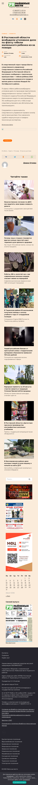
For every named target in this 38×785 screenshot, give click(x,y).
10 (6, 583)
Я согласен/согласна (19, 782)
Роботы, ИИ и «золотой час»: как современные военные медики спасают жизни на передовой (17, 276)
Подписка (5, 655)
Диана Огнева (29, 163)
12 (14, 583)
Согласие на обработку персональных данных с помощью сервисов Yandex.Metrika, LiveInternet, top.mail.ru (18, 711)
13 (18, 583)
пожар (17, 151)
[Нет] (36, 778)
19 (14, 585)
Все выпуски (10, 643)
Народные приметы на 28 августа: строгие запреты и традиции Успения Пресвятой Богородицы (18, 389)
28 (22, 587)
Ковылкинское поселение (11, 751)
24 (7, 587)
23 (29, 585)
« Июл (8, 596)
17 (6, 585)
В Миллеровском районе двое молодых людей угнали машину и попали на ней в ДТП (18, 463)
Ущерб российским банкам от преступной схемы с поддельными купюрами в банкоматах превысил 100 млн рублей (18, 352)
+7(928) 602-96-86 (19, 12)
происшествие (26, 151)
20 (18, 585)
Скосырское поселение (10, 756)
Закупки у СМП (7, 720)
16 (29, 583)
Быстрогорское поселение (11, 739)
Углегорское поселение (10, 763)
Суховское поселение (9, 758)
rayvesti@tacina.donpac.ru (19, 15)
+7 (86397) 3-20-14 (19, 10)
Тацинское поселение (9, 761)
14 (21, 583)
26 (14, 587)
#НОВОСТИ (8, 140)
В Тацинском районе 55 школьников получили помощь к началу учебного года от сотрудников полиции (18, 313)
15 (25, 583)
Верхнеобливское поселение (12, 741)
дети (11, 151)
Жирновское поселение (10, 746)
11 (10, 583)
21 (21, 585)
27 (18, 587)
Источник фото (7, 125)
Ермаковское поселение (10, 744)
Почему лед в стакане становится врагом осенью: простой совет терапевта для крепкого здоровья (18, 240)
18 (10, 585)
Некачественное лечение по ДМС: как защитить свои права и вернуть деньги (18, 204)
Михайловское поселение (11, 754)
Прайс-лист (6, 658)
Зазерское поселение (9, 749)
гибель (5, 151)
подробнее (10, 776)
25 (10, 587)
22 (26, 585)
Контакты (5, 653)
